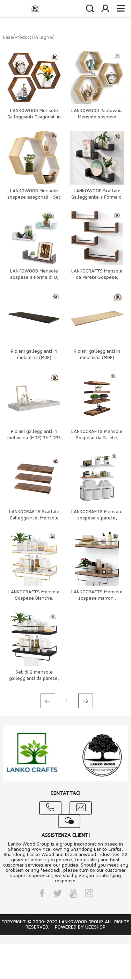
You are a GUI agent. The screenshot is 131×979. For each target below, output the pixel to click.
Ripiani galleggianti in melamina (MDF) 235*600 (97, 358)
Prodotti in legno (33, 37)
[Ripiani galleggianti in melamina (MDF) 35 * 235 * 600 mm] (34, 398)
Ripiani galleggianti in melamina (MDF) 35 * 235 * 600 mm (34, 438)
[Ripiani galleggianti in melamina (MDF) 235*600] (97, 318)
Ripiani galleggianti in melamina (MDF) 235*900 (34, 358)
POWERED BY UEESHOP (80, 927)
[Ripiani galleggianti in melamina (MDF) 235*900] (34, 318)
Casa (8, 37)
